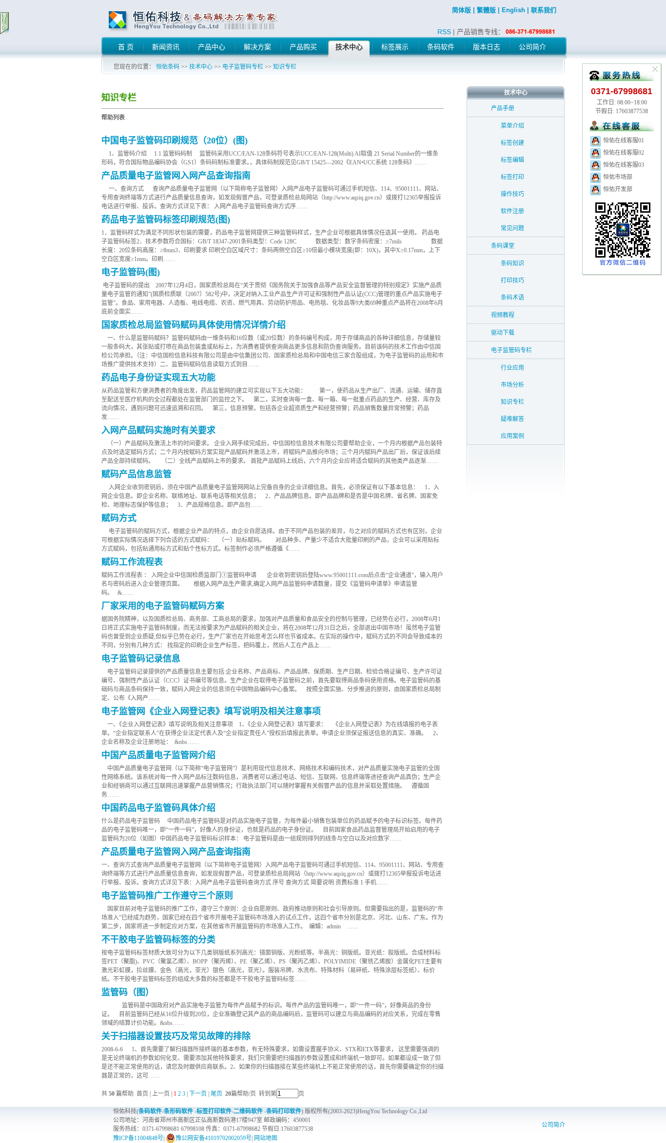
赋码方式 (119, 518)
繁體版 (486, 10)
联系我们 (543, 10)
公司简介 (553, 1125)
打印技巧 (512, 280)
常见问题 (512, 228)
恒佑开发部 (617, 189)
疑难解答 (512, 419)
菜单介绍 (512, 125)
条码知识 (512, 263)
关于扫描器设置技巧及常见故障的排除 (176, 1036)
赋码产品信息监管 (136, 474)
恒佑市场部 (617, 177)
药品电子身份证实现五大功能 (158, 377)
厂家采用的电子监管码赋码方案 (162, 606)
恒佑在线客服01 (623, 140)
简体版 (461, 10)
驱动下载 (502, 332)
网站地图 (265, 1138)
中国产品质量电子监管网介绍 (158, 755)
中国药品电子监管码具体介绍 (158, 808)
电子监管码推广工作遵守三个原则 (167, 896)
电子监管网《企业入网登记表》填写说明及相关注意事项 (211, 711)
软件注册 (512, 211)
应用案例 (512, 436)
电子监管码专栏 (242, 66)
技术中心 (201, 66)
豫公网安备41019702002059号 (214, 1138)
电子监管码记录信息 (140, 658)
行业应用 (512, 367)
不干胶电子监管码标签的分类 (158, 939)
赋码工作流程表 (132, 562)
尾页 (217, 1093)
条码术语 (512, 297)
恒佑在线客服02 (623, 152)
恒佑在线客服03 (623, 164)
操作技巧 (512, 194)
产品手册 (502, 108)
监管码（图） (127, 992)
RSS (444, 32)
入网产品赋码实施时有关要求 (158, 430)
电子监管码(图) (130, 272)
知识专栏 (284, 66)
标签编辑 (512, 160)
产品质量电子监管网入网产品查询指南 (176, 175)
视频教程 (502, 315)
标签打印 (512, 177)
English (513, 10)
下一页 (198, 1093)
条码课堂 (502, 245)
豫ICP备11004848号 (138, 1138)
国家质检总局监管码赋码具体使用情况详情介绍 (193, 325)
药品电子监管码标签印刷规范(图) (165, 219)
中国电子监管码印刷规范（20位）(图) (174, 140)
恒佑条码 (167, 66)
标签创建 (512, 143)
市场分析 (512, 384)
